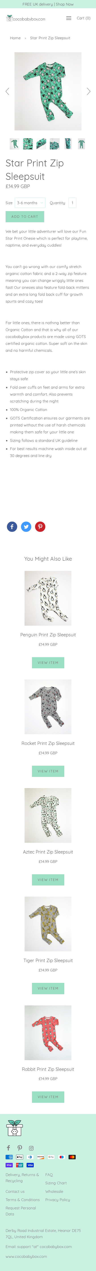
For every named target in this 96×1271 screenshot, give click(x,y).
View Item (48, 663)
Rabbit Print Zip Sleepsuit (48, 1069)
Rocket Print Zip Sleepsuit (48, 743)
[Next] (86, 91)
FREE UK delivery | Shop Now (48, 4)
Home (15, 38)
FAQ (49, 1174)
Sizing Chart (56, 1183)
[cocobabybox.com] (12, 527)
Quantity (57, 202)
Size (9, 202)
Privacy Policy (57, 1199)
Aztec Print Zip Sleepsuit (48, 852)
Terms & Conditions (23, 1199)
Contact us (15, 1191)
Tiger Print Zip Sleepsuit (48, 960)
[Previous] (9, 91)
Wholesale (54, 1191)
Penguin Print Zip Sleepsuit (48, 635)
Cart (83, 18)
